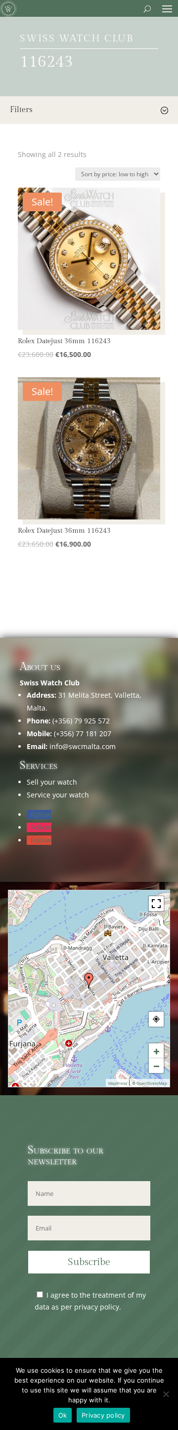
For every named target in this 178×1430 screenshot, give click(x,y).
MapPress (117, 1083)
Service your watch (58, 794)
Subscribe (89, 1262)
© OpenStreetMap (149, 1083)
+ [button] (156, 1050)
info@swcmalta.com (82, 746)
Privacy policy (103, 1415)
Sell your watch (52, 782)
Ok (62, 1415)
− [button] (156, 1065)
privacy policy (96, 1306)
